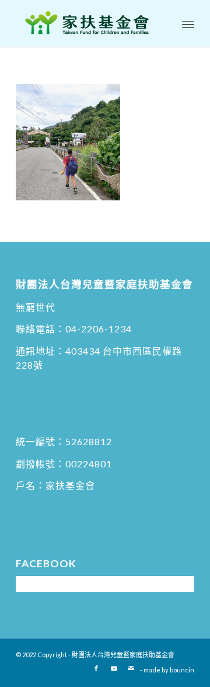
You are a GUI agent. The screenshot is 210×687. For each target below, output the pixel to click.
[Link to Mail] (131, 668)
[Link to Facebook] (96, 668)
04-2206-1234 (98, 328)
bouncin (182, 670)
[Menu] (188, 23)
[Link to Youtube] (114, 668)
